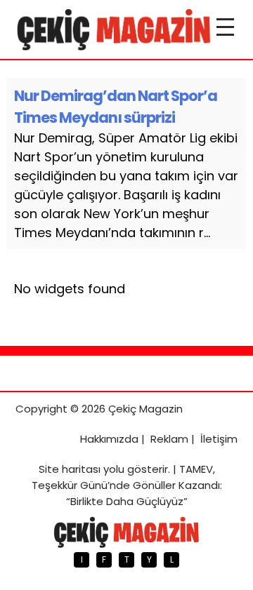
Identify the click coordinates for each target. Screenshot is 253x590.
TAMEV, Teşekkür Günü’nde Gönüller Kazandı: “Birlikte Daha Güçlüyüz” (127, 485)
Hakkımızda (109, 438)
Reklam (169, 438)
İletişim (219, 438)
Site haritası (69, 469)
